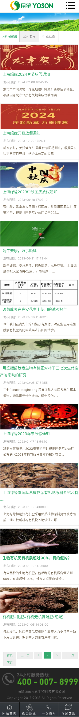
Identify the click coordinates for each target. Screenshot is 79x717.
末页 (10, 662)
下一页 (70, 655)
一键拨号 (49, 713)
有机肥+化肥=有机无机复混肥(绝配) (33, 617)
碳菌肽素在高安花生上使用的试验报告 (35, 309)
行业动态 (49, 36)
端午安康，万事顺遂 (20, 251)
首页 (10, 655)
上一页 (25, 655)
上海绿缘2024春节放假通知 (26, 74)
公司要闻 (29, 36)
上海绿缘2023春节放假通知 (26, 434)
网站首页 (9, 713)
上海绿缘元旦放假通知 (21, 133)
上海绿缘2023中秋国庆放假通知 (30, 192)
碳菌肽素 (29, 713)
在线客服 (69, 713)
